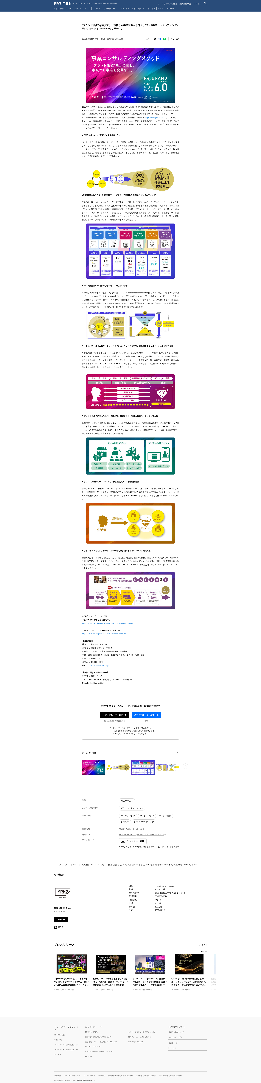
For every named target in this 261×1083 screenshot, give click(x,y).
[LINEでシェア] (164, 39)
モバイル (78, 8)
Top (55, 8)
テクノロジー (66, 8)
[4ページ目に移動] (205, 951)
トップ (58, 865)
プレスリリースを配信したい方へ (66, 1049)
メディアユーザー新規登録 (146, 715)
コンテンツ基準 (89, 1075)
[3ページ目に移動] (203, 951)
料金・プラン (59, 1040)
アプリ (87, 8)
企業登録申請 (185, 3)
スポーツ (170, 8)
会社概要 (57, 1075)
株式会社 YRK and (89, 865)
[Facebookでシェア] (160, 39)
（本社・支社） (139, 829)
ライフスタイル (138, 8)
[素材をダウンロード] (172, 39)
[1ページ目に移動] (177, 752)
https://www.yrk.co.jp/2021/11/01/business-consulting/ (105, 634)
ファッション (123, 8)
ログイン (197, 3)
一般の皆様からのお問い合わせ (170, 1075)
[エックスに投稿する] (155, 39)
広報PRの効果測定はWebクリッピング (99, 1051)
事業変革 (125, 821)
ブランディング (147, 816)
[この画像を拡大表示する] (93, 767)
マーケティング (128, 816)
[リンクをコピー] (177, 39)
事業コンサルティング (144, 821)
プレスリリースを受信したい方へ (66, 1044)
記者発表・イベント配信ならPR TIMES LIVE (101, 1042)
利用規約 (101, 1075)
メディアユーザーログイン (114, 715)
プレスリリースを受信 (167, 3)
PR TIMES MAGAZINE (93, 1047)
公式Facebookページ (176, 1032)
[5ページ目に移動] (206, 951)
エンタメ (97, 8)
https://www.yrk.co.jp (100, 665)
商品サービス (127, 800)
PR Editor (88, 1056)
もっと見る (202, 945)
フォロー (61, 919)
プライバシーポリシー (72, 1075)
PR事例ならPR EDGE (135, 1042)
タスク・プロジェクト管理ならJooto (141, 1032)
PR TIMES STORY (91, 1032)
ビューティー (109, 8)
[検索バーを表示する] (205, 3)
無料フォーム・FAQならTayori (139, 1037)
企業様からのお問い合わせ (146, 1075)
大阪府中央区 (125, 829)
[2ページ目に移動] (178, 752)
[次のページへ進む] (185, 766)
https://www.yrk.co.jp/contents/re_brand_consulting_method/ (108, 623)
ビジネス (151, 8)
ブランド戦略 (165, 816)
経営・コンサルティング (132, 808)
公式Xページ (173, 1043)
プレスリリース (71, 865)
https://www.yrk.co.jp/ (154, 117)
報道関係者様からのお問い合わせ (120, 1075)
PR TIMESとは (59, 1035)
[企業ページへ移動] (62, 893)
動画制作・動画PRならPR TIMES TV (98, 1037)
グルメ (161, 8)
